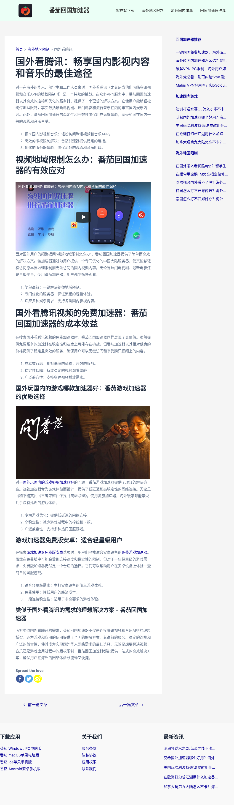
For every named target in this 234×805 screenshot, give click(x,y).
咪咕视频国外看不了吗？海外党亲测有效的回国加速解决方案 (202, 182)
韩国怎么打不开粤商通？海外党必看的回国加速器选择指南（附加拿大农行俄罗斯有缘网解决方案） (202, 190)
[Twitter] (29, 679)
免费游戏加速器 (134, 552)
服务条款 (89, 748)
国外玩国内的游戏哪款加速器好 (48, 482)
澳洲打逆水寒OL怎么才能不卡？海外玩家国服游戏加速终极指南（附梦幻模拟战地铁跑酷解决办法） (202, 109)
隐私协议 (89, 755)
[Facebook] (20, 679)
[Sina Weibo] (38, 679)
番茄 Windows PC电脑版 (20, 748)
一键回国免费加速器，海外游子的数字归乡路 (202, 52)
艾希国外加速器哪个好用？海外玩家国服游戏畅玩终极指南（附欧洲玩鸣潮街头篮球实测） (202, 117)
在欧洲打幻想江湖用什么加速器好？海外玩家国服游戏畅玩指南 (202, 133)
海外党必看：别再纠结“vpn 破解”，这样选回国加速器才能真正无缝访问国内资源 (202, 77)
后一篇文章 (131, 704)
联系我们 (89, 769)
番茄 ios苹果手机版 (16, 762)
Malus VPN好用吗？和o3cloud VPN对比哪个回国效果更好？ (202, 85)
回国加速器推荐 (213, 10)
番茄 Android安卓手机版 (20, 769)
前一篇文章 (35, 704)
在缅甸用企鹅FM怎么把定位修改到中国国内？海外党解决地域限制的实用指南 (202, 174)
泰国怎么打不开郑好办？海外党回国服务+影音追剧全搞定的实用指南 (202, 199)
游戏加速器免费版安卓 (45, 552)
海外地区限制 (153, 10)
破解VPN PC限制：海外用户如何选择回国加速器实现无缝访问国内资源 (202, 68)
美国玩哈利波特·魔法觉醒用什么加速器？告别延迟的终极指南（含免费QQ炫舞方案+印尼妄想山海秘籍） (202, 125)
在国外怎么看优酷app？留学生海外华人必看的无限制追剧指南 (202, 166)
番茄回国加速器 (69, 10)
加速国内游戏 (182, 10)
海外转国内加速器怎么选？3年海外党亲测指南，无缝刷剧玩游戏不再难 (202, 60)
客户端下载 (125, 10)
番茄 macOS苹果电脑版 (19, 755)
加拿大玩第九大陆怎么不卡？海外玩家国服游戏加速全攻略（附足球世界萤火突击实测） (202, 142)
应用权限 (89, 762)
